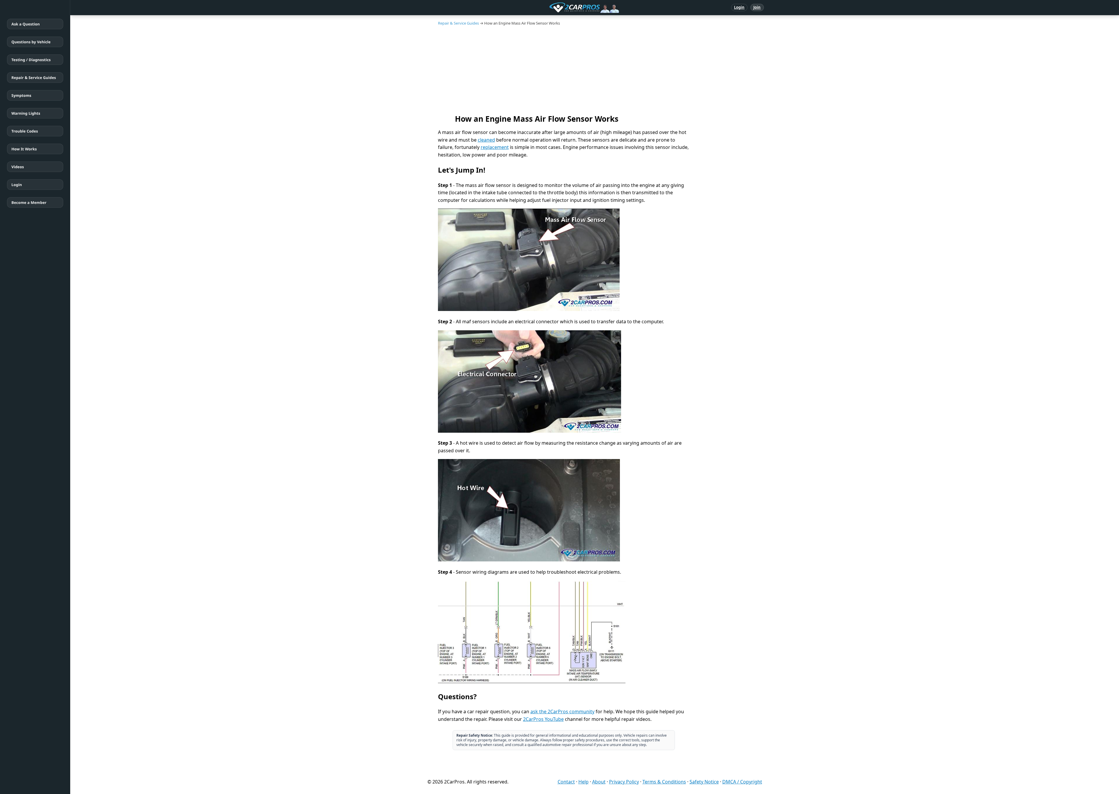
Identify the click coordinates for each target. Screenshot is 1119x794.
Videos (17, 166)
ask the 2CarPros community (562, 711)
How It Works (24, 149)
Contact (566, 781)
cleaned (486, 140)
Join (757, 7)
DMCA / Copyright (742, 781)
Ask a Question (25, 24)
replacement (495, 147)
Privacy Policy (624, 781)
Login (739, 7)
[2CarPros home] (553, 7)
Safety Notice (704, 781)
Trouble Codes (24, 131)
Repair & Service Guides (33, 77)
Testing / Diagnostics (31, 59)
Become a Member (29, 202)
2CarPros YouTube (543, 719)
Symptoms (21, 95)
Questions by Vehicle (31, 41)
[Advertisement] (595, 70)
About (599, 781)
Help (583, 781)
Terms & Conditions (664, 781)
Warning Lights (25, 113)
